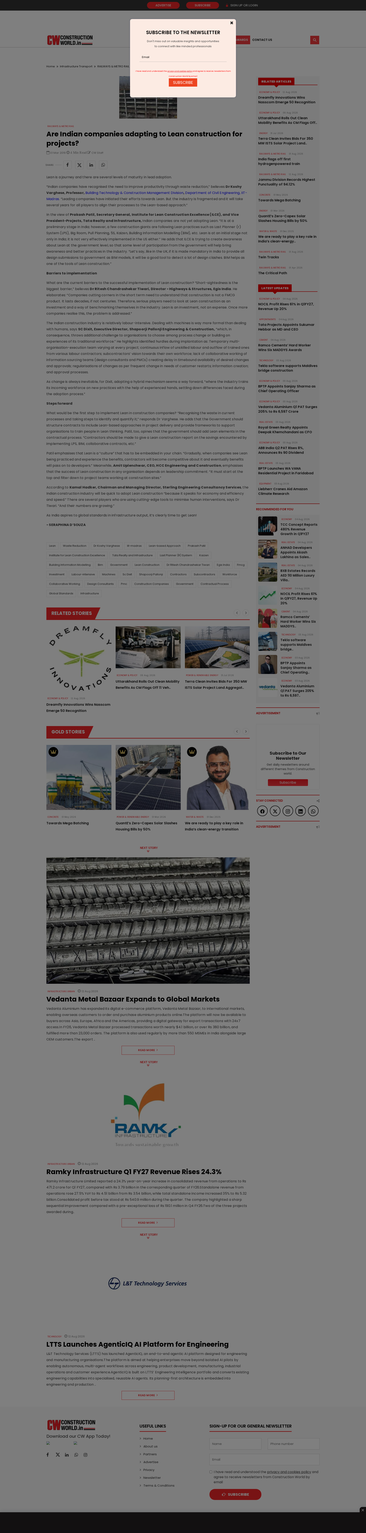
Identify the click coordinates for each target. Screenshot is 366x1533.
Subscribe (183, 82)
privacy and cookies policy (180, 71)
